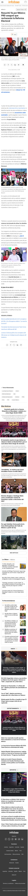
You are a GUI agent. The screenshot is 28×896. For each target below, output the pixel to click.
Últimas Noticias (16, 854)
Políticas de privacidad (20, 883)
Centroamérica (7, 854)
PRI (8, 400)
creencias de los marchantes (17, 108)
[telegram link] (19, 839)
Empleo (17, 862)
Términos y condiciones (8, 883)
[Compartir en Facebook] (8, 65)
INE (14, 394)
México (3, 9)
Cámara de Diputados (7, 397)
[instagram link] (12, 839)
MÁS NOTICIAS (14, 553)
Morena (17, 397)
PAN (3, 400)
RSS (22, 854)
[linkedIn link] (22, 839)
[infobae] (14, 2)
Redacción (11, 862)
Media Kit (14, 874)
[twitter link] (9, 839)
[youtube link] (15, 839)
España (22, 847)
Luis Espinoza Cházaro (7, 391)
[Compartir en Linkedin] (15, 65)
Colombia (17, 847)
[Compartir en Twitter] (11, 65)
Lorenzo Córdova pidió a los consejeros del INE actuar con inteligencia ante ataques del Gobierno (13, 335)
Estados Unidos (10, 850)
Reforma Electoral (6, 394)
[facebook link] (6, 839)
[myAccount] (25, 2)
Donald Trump (15, 5)
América (6, 847)
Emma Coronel (22, 5)
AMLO (17, 391)
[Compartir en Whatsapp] (4, 65)
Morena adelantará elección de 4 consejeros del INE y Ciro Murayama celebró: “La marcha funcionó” (14, 321)
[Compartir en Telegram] (18, 65)
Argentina (11, 847)
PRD (23, 397)
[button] (2, 2)
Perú (20, 850)
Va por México (15, 400)
